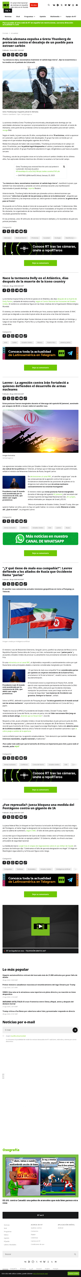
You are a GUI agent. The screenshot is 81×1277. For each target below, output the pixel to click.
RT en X (40, 1215)
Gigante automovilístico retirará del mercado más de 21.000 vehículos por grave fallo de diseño (40, 976)
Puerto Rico (51, 342)
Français (55, 1269)
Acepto (16, 1036)
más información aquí (40, 1273)
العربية (31, 1269)
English (47, 1269)
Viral (18, 16)
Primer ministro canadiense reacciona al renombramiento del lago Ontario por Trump (39, 984)
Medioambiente (21, 238)
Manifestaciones (71, 238)
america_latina (65, 342)
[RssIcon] (52, 1261)
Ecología (58, 238)
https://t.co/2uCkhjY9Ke (31, 171)
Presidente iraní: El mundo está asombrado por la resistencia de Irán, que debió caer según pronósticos (14, 495)
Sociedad (46, 238)
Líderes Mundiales (10, 1245)
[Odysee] (33, 1261)
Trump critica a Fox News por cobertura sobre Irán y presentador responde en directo (39, 1011)
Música (39, 342)
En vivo (34, 5)
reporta (31, 188)
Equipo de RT (71, 16)
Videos (6, 1235)
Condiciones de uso (37, 1244)
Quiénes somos (36, 1228)
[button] (40, 926)
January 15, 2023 (48, 175)
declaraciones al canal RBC (40, 476)
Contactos (34, 1231)
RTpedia (6, 1241)
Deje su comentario (40, 263)
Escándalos (32, 869)
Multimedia (54, 16)
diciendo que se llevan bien (31, 716)
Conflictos (24, 528)
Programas (28, 16)
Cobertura (34, 1238)
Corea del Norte (38, 764)
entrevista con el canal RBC (19, 662)
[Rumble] (57, 5)
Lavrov (58, 528)
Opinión (43, 16)
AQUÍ (17, 746)
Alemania (7, 238)
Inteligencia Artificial (63, 869)
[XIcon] (61, 5)
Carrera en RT (35, 1241)
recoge (5, 130)
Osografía (11, 1150)
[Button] (48, 5)
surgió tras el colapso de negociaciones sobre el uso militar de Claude (46, 846)
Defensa (20, 869)
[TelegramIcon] (65, 5)
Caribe (14, 342)
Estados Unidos (27, 342)
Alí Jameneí (57, 494)
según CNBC (31, 830)
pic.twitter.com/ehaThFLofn (50, 171)
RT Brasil (23, 1269)
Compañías (8, 869)
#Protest (19, 171)
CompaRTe (13, 1269)
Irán (49, 528)
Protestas (35, 238)
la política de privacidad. (18, 1036)
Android (60, 1228)
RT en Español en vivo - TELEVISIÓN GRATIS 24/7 (26, 951)
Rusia (68, 528)
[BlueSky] (69, 5)
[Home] (6, 5)
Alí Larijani (71, 497)
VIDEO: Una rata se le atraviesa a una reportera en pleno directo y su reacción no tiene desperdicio (39, 993)
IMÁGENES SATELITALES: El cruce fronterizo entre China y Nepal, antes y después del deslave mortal (38, 1002)
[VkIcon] (54, 5)
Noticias (8, 16)
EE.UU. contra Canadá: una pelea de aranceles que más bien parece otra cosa (40, 1202)
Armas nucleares (10, 528)
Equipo (33, 1234)
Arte (5, 342)
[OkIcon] (73, 5)
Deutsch (39, 1269)
